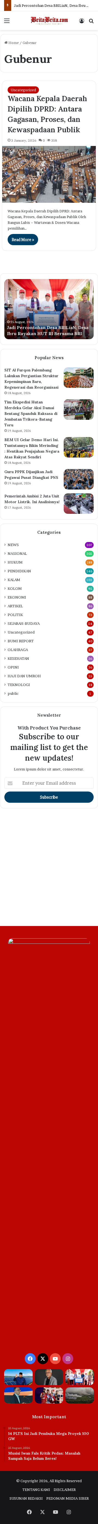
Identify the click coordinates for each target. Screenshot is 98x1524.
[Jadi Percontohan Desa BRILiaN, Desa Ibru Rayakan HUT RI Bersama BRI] (79, 1377)
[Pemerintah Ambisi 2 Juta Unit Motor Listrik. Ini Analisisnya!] (79, 503)
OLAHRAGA (18, 649)
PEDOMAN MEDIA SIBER (67, 1498)
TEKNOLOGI (19, 684)
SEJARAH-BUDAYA (24, 623)
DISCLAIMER (65, 1489)
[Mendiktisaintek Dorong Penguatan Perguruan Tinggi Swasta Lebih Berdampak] (18, 1395)
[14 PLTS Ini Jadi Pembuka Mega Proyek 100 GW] (18, 1377)
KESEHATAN (18, 658)
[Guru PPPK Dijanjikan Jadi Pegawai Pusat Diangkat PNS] (79, 479)
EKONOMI (17, 597)
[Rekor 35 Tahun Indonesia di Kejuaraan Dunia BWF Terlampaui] (49, 1395)
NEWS (13, 545)
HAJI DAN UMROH (24, 676)
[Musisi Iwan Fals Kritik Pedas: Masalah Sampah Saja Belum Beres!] (49, 1377)
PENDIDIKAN (19, 571)
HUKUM (15, 562)
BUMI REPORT (21, 641)
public (13, 693)
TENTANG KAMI (36, 1489)
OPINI (13, 667)
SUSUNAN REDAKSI (26, 1498)
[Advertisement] (49, 868)
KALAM (14, 580)
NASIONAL (17, 553)
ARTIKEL (15, 606)
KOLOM (15, 588)
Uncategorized (23, 90)
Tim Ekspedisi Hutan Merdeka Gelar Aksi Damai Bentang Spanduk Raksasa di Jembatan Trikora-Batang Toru (30, 413)
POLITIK (15, 614)
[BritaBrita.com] (49, 20)
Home (13, 42)
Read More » (23, 239)
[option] (49, 309)
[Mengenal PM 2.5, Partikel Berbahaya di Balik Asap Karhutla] (79, 1395)
